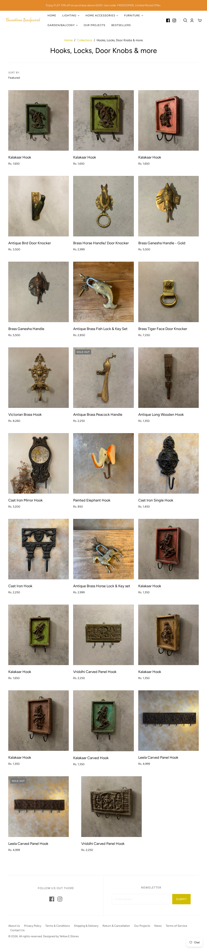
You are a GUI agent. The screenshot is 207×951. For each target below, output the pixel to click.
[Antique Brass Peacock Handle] (103, 377)
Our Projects (94, 25)
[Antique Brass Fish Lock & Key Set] (103, 292)
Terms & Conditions (57, 926)
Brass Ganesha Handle (26, 329)
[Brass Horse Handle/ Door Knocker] (103, 206)
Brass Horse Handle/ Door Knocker (101, 243)
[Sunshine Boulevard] (23, 20)
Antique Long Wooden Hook (161, 414)
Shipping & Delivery (86, 926)
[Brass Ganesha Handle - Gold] (168, 206)
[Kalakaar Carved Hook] (103, 720)
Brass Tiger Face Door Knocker (162, 329)
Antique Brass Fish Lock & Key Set (100, 329)
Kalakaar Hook (19, 157)
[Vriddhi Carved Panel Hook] (103, 635)
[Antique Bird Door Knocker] (38, 206)
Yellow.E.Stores (69, 936)
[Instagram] (174, 20)
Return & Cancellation (116, 926)
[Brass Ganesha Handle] (38, 292)
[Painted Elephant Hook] (103, 463)
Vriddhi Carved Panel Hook (94, 672)
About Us (14, 926)
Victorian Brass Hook (25, 414)
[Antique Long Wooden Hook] (168, 377)
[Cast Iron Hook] (38, 549)
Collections (84, 40)
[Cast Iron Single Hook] (168, 463)
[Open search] (185, 20)
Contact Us (17, 930)
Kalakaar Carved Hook (91, 758)
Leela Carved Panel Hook (158, 757)
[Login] (192, 20)
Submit (181, 899)
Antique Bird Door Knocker (29, 243)
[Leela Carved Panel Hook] (168, 720)
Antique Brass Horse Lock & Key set (101, 586)
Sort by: (14, 72)
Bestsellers (121, 25)
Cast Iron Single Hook (155, 500)
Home (52, 15)
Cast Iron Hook (20, 586)
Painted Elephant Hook (91, 500)
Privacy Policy (32, 926)
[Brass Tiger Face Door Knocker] (168, 292)
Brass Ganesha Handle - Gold (161, 243)
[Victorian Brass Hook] (38, 377)
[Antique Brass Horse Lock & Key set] (103, 549)
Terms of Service (176, 926)
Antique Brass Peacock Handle (97, 414)
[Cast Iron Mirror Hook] (38, 463)
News (158, 926)
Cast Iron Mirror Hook (25, 500)
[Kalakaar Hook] (38, 120)
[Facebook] (168, 20)
